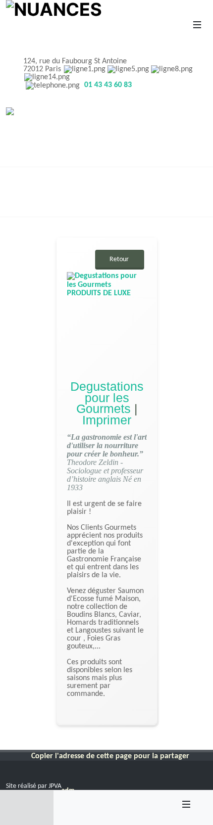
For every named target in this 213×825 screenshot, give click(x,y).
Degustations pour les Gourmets (106, 397)
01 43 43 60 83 (108, 85)
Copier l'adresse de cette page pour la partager (110, 756)
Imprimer (106, 419)
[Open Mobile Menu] (197, 25)
